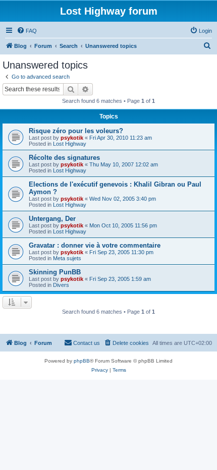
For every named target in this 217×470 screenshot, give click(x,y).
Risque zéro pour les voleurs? (76, 131)
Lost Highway (69, 144)
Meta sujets (67, 258)
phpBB (82, 361)
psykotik (72, 138)
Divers (61, 285)
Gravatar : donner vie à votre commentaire (94, 245)
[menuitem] (27, 31)
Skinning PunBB (55, 272)
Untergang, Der (52, 218)
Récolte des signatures (64, 157)
